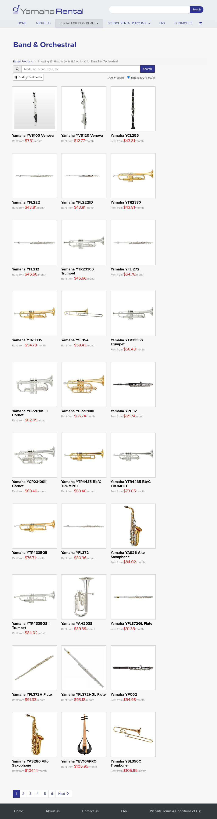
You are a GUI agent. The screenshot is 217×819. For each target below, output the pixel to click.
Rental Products (23, 61)
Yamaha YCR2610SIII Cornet (30, 413)
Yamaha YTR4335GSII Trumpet (31, 625)
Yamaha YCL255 (125, 135)
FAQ (162, 23)
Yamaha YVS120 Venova (82, 135)
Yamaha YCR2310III (77, 411)
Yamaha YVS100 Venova (33, 135)
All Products (117, 78)
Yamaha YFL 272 (125, 269)
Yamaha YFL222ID (77, 202)
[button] (79, 23)
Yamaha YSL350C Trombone (126, 763)
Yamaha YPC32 (124, 411)
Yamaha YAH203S (76, 623)
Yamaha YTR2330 (126, 202)
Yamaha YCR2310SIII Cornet (29, 483)
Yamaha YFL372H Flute (32, 694)
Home (22, 23)
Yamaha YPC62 (124, 694)
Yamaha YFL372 (75, 552)
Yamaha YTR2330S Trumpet (77, 271)
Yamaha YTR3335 (27, 340)
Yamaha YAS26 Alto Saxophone (128, 554)
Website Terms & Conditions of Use (176, 811)
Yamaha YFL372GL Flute (131, 623)
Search (196, 9)
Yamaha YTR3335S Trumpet (127, 342)
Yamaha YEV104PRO (78, 761)
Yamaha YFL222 (26, 202)
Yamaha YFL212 (25, 269)
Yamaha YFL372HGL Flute (83, 694)
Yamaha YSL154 (75, 340)
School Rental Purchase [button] (128, 23)
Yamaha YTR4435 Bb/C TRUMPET (81, 483)
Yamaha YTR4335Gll (29, 552)
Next (62, 793)
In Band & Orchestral (142, 78)
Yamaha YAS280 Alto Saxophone (30, 763)
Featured (29, 77)
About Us (53, 811)
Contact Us (90, 811)
